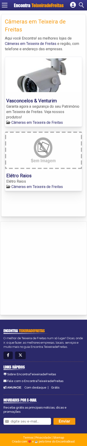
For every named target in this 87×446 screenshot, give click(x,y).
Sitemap (58, 437)
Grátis (55, 387)
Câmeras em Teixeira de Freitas (30, 43)
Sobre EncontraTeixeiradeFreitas (31, 374)
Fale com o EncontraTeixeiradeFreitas (35, 381)
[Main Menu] (4, 5)
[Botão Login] (73, 5)
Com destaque (35, 387)
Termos (28, 437)
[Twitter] (20, 355)
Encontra (39, 5)
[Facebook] (8, 355)
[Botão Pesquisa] (82, 5)
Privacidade (43, 437)
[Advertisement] (43, 267)
